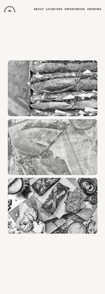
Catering (94, 9)
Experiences (75, 9)
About (39, 9)
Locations (54, 9)
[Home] (9, 9)
